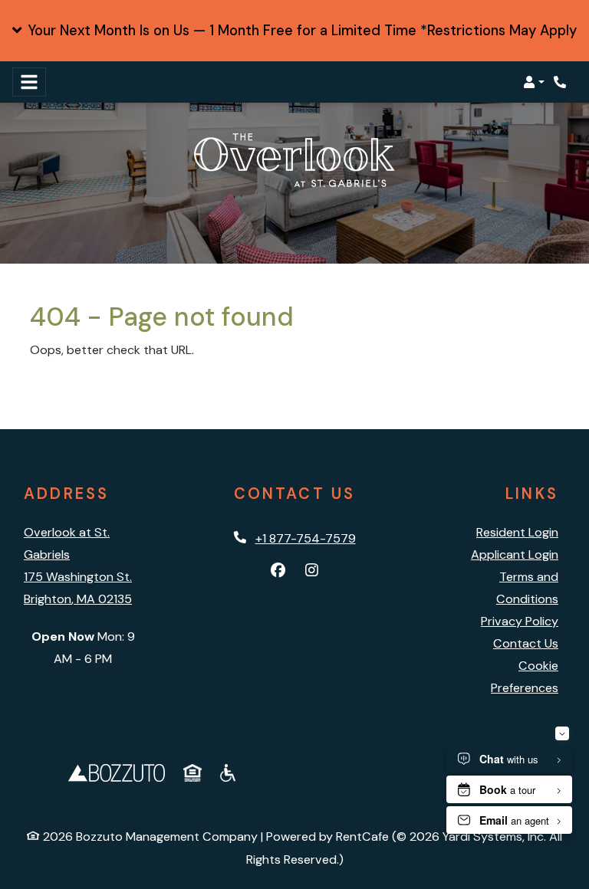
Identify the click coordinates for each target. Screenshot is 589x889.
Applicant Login (514, 554)
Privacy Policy (519, 621)
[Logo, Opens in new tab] (116, 771)
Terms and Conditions (527, 588)
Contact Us (525, 643)
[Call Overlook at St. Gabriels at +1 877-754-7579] (561, 82)
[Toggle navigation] (29, 82)
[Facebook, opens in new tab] (277, 571)
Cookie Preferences (524, 677)
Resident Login (517, 531)
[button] (294, 30)
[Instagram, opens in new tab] (311, 571)
